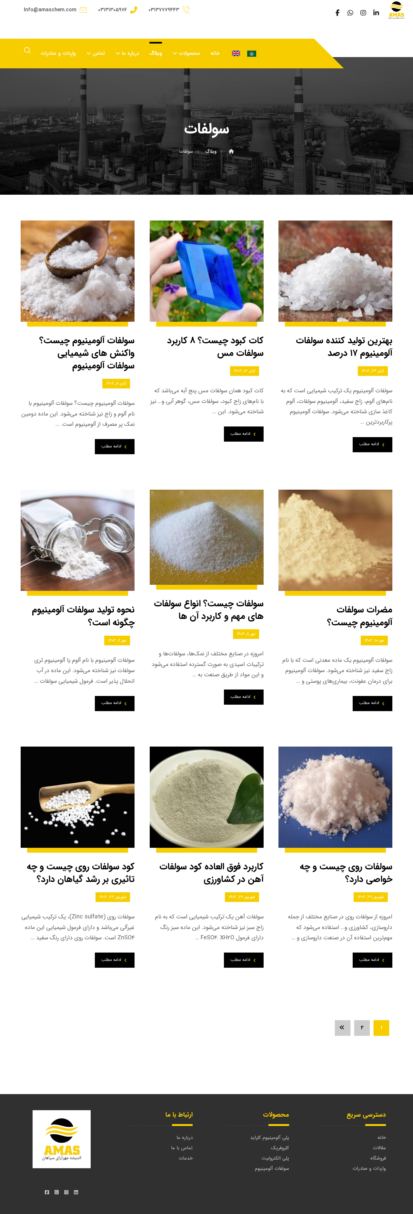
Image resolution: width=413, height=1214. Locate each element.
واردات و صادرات (369, 1168)
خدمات (186, 1158)
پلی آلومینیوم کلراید (269, 1137)
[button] (376, 12)
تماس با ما (182, 1148)
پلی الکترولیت (275, 1158)
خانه (382, 1137)
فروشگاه (378, 1158)
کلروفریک (280, 1148)
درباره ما (184, 1137)
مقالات (379, 1148)
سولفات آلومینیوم (272, 1168)
